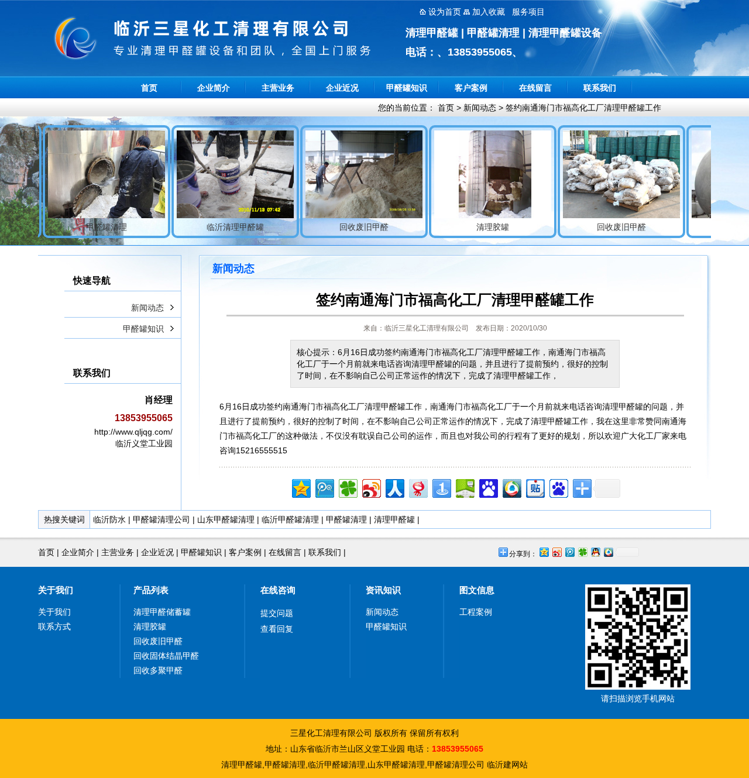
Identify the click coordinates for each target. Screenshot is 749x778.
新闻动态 (479, 107)
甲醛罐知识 (406, 87)
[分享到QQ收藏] (511, 487)
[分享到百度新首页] (558, 487)
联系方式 (54, 626)
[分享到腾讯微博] (324, 487)
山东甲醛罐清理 (226, 519)
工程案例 (475, 612)
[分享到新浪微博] (371, 487)
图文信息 (476, 590)
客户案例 (471, 87)
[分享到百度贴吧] (534, 487)
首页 (149, 87)
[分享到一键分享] (441, 487)
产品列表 (151, 590)
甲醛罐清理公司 (161, 519)
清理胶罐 (149, 626)
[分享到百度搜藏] (488, 487)
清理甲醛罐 (394, 519)
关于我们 (55, 590)
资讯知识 (383, 590)
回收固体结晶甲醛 (166, 655)
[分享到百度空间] (464, 487)
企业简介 (213, 87)
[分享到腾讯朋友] (347, 487)
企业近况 (342, 87)
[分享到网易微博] (417, 487)
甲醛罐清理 (346, 519)
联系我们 (599, 87)
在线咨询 (278, 590)
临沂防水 (109, 519)
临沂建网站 (507, 764)
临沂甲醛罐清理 (290, 519)
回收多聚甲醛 (158, 670)
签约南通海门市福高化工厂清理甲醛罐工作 (583, 107)
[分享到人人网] (394, 487)
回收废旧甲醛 (158, 641)
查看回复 (276, 629)
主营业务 (278, 87)
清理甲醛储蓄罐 (162, 612)
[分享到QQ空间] (300, 487)
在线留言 (535, 87)
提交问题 (276, 613)
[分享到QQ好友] (595, 552)
